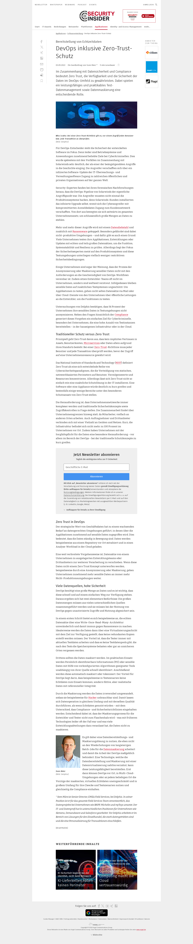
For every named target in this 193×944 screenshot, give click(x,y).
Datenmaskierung (113, 749)
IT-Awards (46, 27)
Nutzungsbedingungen (74, 492)
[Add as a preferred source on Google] (96, 912)
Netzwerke (74, 27)
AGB (57, 919)
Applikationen (101, 27)
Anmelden (148, 5)
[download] (41, 75)
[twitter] (41, 47)
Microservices (92, 343)
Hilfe (61, 919)
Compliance (121, 314)
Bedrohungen (60, 27)
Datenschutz (102, 919)
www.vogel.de (141, 930)
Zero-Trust (100, 347)
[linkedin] (41, 58)
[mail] (41, 64)
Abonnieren (96, 476)
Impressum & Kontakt (127, 919)
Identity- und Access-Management (126, 27)
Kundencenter (83, 919)
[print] (41, 69)
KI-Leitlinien (139, 919)
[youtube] (107, 906)
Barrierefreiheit (113, 919)
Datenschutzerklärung (74, 495)
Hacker (92, 697)
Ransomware (79, 231)
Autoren (147, 919)
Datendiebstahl (120, 227)
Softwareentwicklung (75, 33)
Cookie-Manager (49, 919)
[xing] (41, 52)
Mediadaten (93, 919)
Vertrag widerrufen (70, 919)
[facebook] (41, 41)
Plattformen (86, 27)
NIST (118, 362)
